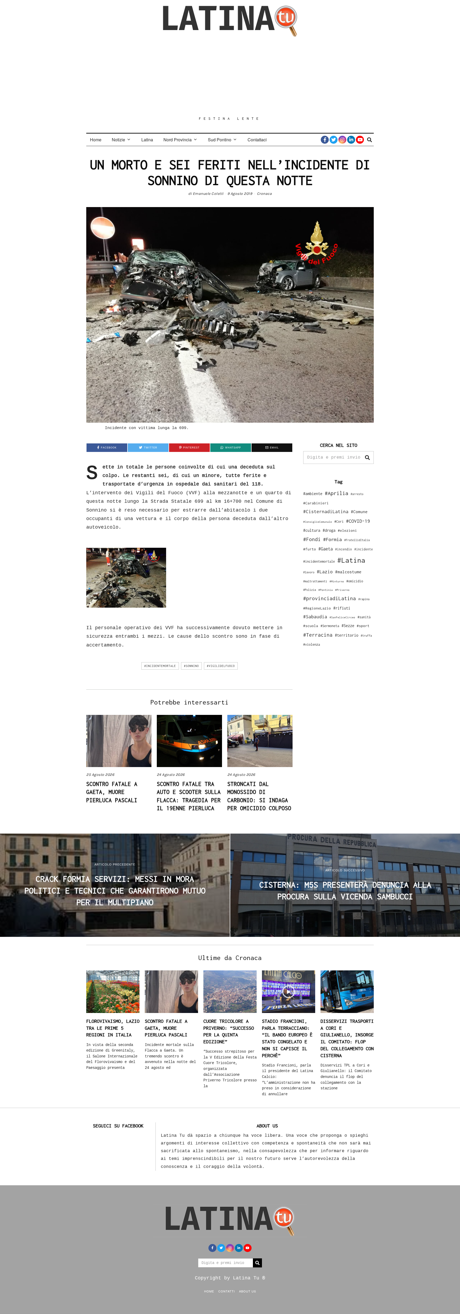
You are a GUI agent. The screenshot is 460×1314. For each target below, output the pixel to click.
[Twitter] (334, 140)
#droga (329, 530)
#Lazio (325, 571)
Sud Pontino (219, 140)
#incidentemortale (160, 666)
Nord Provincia (177, 140)
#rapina (363, 599)
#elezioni (347, 530)
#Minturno (337, 581)
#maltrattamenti (315, 581)
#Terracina (317, 635)
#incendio (343, 549)
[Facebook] (325, 140)
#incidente (363, 549)
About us (247, 1291)
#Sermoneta (330, 626)
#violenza (311, 644)
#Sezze (348, 625)
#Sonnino (191, 666)
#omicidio (354, 581)
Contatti (226, 1291)
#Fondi (312, 539)
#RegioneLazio (317, 608)
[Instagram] (342, 140)
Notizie (118, 140)
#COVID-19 (358, 521)
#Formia (332, 539)
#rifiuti (341, 608)
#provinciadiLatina (329, 598)
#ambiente (312, 493)
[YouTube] (360, 140)
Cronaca (264, 193)
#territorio (346, 635)
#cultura (311, 530)
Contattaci (257, 140)
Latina (147, 140)
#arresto (357, 494)
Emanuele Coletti (208, 193)
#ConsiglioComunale (317, 521)
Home (95, 140)
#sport (363, 626)
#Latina (351, 560)
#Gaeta (325, 548)
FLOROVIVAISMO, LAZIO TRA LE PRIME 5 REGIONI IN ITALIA (112, 1027)
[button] (367, 457)
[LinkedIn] (351, 140)
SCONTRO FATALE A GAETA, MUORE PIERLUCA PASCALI (111, 792)
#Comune (359, 511)
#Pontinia (325, 589)
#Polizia (309, 589)
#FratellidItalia (357, 540)
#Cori (339, 522)
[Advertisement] (230, 76)
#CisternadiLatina (325, 511)
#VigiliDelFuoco (221, 666)
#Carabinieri (316, 503)
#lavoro (308, 572)
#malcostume (348, 571)
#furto (309, 549)
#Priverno (342, 589)
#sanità (364, 617)
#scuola (310, 626)
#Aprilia (336, 493)
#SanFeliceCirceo (342, 617)
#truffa (366, 635)
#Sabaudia (315, 616)
